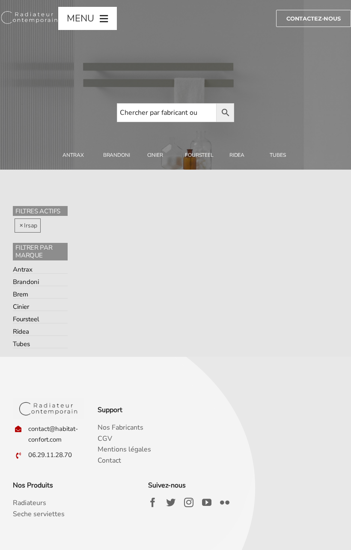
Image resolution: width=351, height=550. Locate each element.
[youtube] (206, 502)
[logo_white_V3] (29, 12)
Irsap (30, 225)
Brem (20, 294)
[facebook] (153, 502)
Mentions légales (124, 449)
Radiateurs (29, 503)
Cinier (21, 307)
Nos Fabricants (120, 427)
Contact (109, 460)
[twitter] (171, 502)
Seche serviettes (39, 514)
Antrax (23, 269)
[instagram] (188, 502)
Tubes (21, 344)
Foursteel (26, 319)
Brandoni (26, 282)
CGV (105, 438)
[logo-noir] (48, 401)
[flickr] (224, 502)
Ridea (21, 331)
